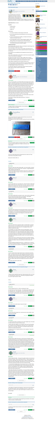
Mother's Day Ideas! (39, 44)
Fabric (40, 11)
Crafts (37, 11)
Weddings (37, 81)
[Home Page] (11, 0)
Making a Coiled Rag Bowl (43, 32)
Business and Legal (38, 60)
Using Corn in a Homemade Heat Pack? (43, 15)
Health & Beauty (38, 70)
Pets (36, 77)
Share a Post (38, 54)
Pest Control (38, 41)
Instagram (38, 49)
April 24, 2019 (44, 11)
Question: (18, 147)
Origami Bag (41, 19)
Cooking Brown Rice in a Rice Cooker (43, 37)
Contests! (38, 50)
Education (37, 66)
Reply (12, 100)
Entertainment (38, 67)
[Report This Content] (33, 71)
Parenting (37, 76)
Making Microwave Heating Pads (43, 28)
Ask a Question (39, 53)
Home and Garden (38, 72)
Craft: (13, 7)
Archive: (17, 402)
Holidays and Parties (38, 71)
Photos (37, 78)
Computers (37, 61)
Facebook (38, 45)
